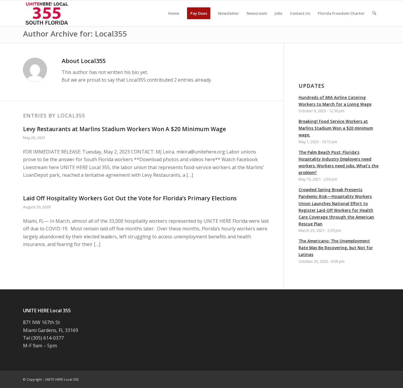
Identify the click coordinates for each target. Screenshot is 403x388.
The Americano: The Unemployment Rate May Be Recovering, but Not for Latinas (336, 247)
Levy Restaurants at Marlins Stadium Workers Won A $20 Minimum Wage (124, 129)
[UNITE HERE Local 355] (47, 13)
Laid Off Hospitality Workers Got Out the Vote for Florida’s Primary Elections (130, 198)
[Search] (374, 13)
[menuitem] (173, 13)
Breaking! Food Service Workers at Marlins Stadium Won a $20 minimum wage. (336, 128)
